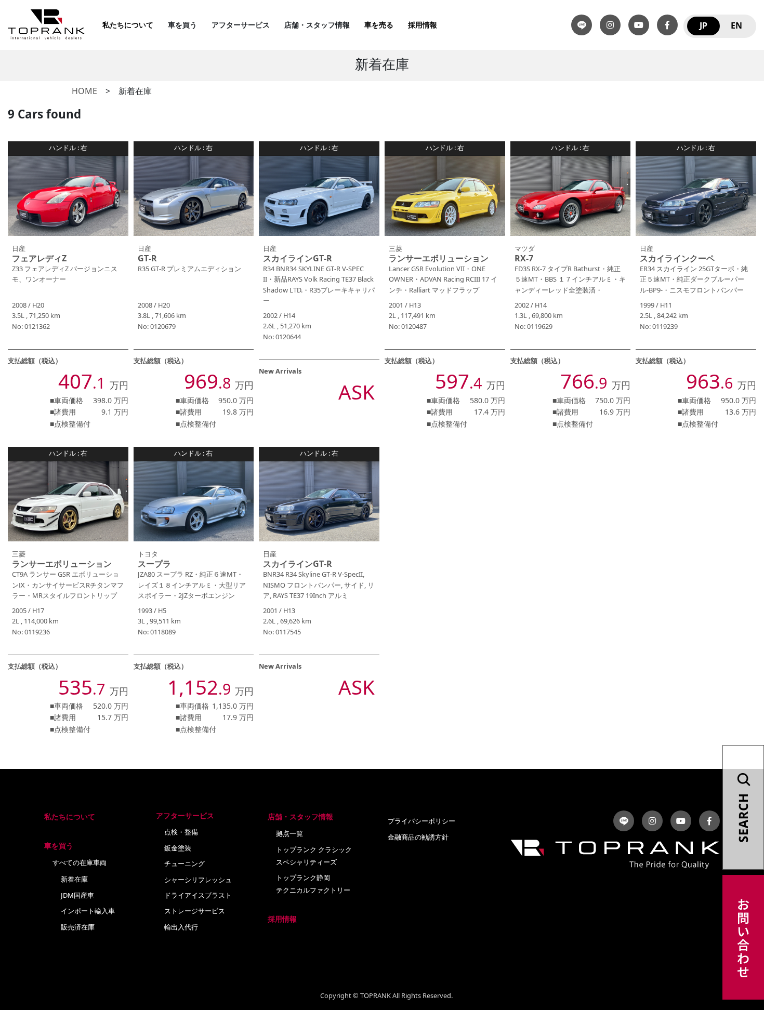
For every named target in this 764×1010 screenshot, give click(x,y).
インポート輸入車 (88, 911)
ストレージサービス (194, 911)
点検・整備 (181, 832)
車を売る (378, 25)
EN (736, 26)
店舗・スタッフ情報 (300, 817)
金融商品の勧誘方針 (418, 837)
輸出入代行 (181, 927)
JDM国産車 (77, 896)
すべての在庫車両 (79, 863)
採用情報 (422, 25)
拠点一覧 (289, 834)
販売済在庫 (78, 927)
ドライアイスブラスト (198, 896)
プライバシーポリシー (421, 821)
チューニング (184, 864)
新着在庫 (74, 879)
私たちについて (127, 25)
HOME (84, 91)
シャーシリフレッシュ (198, 880)
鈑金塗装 (177, 848)
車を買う (58, 846)
